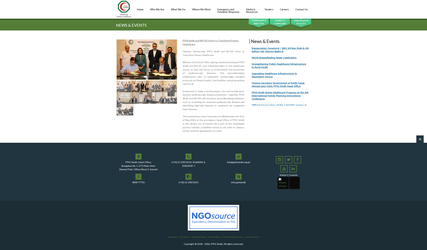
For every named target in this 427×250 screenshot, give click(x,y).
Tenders (268, 9)
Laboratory (172, 237)
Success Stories (252, 237)
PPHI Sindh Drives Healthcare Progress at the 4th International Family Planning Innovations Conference (280, 90)
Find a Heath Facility (301, 22)
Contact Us (301, 9)
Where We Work (201, 9)
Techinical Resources (232, 237)
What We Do (178, 9)
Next (182, 77)
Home (140, 9)
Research (184, 237)
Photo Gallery (214, 237)
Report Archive (198, 237)
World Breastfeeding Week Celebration (274, 52)
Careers (284, 9)
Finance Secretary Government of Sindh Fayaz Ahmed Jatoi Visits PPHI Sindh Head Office (278, 79)
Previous (111, 77)
